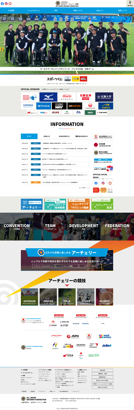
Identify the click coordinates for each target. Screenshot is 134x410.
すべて (29, 136)
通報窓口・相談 (102, 374)
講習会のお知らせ (81, 136)
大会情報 (11, 10)
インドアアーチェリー (44, 376)
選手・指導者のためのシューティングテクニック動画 (64, 379)
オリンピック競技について (45, 380)
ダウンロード (42, 391)
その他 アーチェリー (44, 378)
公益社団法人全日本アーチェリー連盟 (67, 4)
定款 (79, 374)
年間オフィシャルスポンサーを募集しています (56, 89)
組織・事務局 (81, 372)
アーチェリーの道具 (67, 266)
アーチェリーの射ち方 (90, 266)
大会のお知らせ (64, 136)
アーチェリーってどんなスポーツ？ (43, 266)
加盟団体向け (102, 377)
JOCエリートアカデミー (27, 377)
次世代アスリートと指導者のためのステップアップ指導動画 (64, 382)
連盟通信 (33, 391)
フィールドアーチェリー (44, 374)
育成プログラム (24, 382)
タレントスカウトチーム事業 (28, 384)
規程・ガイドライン (82, 376)
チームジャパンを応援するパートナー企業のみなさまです (35, 320)
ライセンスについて (82, 380)
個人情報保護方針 (64, 391)
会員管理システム (82, 382)
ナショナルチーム (33, 10)
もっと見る (82, 188)
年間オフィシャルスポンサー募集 (102, 384)
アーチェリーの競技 (45, 370)
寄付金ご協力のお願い (102, 380)
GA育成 (22, 380)
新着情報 (24, 391)
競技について (78, 10)
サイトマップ (76, 391)
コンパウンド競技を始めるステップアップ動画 (64, 386)
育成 (55, 10)
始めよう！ (100, 10)
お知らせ (47, 136)
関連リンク (52, 391)
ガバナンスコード (82, 378)
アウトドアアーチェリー (44, 372)
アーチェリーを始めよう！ (64, 370)
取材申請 (130, 6)
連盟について (122, 10)
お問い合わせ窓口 (102, 387)
